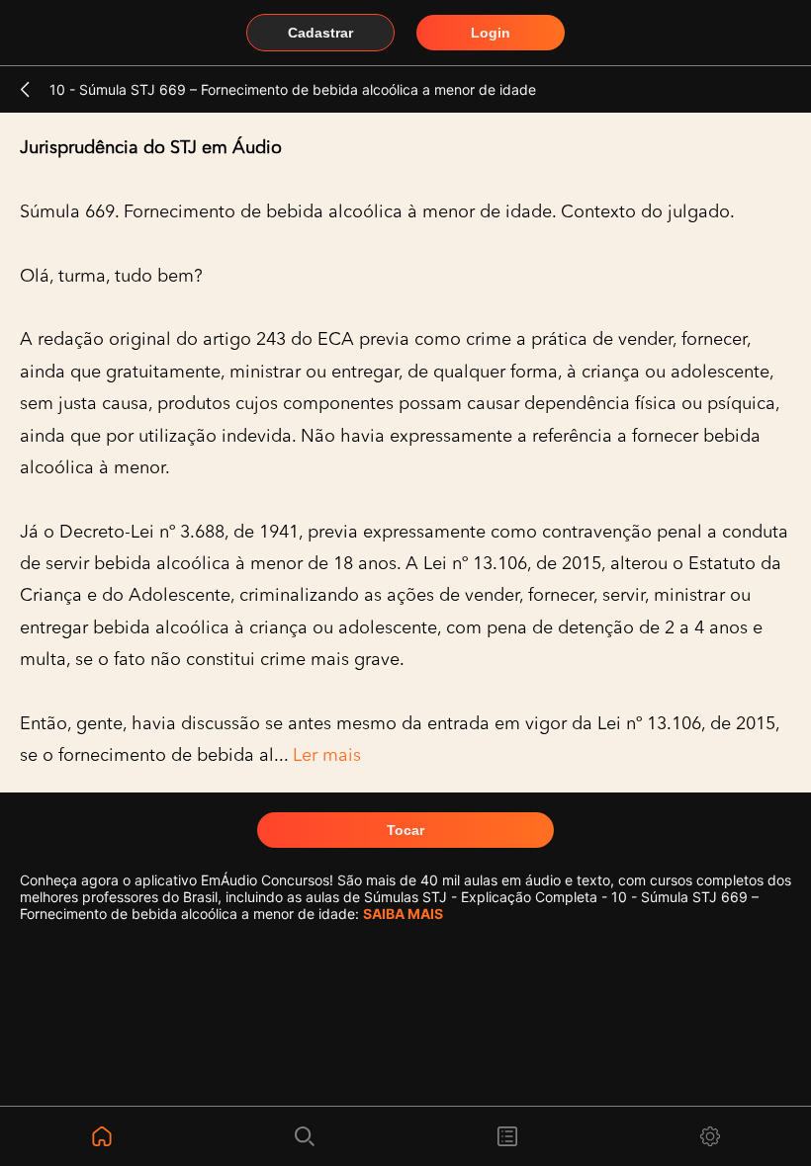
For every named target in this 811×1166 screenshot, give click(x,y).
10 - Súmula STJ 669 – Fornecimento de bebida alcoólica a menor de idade (292, 89)
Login (490, 33)
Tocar (405, 830)
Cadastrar (320, 33)
